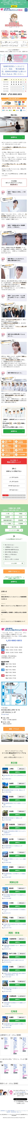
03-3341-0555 (7, 806)
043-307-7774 (7, 927)
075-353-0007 (7, 976)
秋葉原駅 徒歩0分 (21, 824)
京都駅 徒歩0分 (22, 966)
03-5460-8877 (7, 847)
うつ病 (7, 513)
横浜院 (11, 888)
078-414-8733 (7, 962)
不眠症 (20, 513)
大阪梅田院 (12, 939)
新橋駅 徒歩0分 (22, 867)
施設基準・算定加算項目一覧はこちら (14, 1112)
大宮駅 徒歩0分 (22, 903)
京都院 (11, 967)
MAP (4, 94)
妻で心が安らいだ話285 (15, 1066)
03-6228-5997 (7, 877)
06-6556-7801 (7, 1006)
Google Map (5, 714)
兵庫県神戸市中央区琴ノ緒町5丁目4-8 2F (14, 960)
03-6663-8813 (16, 94)
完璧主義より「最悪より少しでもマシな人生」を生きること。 (15, 1043)
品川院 (11, 839)
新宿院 (11, 796)
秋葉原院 (12, 824)
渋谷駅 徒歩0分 (22, 811)
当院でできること (14, 571)
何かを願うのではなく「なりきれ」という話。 (24, 1042)
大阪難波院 (12, 996)
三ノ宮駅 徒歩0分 (21, 953)
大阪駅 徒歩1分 (21, 938)
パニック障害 (7, 523)
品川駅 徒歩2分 (22, 839)
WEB (19, 636)
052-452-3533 (7, 991)
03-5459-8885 (7, 820)
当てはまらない (14, 490)
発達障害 (7, 517)
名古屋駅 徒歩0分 (21, 981)
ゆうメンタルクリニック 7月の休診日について (13, 621)
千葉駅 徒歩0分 (22, 917)
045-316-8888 (7, 898)
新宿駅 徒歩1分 (21, 796)
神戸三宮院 (12, 953)
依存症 (20, 517)
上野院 (11, 769)
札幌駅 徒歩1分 (21, 1017)
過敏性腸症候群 (7, 520)
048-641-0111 (7, 913)
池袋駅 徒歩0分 (22, 783)
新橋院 (11, 867)
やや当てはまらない (14, 485)
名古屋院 (12, 981)
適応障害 (14, 527)
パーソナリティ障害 (14, 530)
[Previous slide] (1, 44)
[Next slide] (26, 44)
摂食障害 (20, 520)
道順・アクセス (14, 729)
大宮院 (11, 903)
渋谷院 (11, 811)
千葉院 (11, 918)
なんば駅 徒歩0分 (21, 996)
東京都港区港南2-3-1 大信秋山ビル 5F (13, 846)
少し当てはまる (14, 481)
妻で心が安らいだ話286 (6, 1066)
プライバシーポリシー (22, 1110)
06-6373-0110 (7, 949)
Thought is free (22, 1117)
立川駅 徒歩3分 (22, 852)
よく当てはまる (14, 477)
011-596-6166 (7, 1027)
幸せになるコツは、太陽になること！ (6, 1041)
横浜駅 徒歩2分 (22, 888)
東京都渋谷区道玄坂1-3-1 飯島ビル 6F (13, 818)
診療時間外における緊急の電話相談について (9, 1110)
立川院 (11, 852)
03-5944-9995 (7, 792)
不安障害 (20, 523)
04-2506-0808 (7, 862)
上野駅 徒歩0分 (22, 768)
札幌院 (11, 1017)
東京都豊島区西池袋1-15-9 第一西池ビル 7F (14, 790)
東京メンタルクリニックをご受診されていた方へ (13, 605)
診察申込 (14, 6)
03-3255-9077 (7, 834)
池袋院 (11, 783)
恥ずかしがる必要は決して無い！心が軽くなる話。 (24, 1069)
